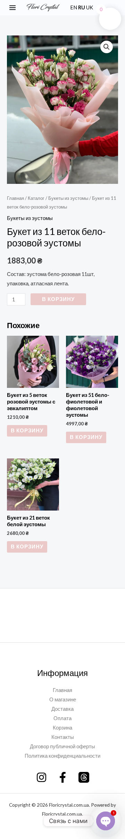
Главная (15, 198)
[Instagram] (41, 777)
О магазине (62, 699)
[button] (117, 7)
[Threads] (83, 777)
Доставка (62, 709)
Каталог (36, 198)
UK (89, 7)
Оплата (62, 718)
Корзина (62, 728)
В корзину (58, 299)
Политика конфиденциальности (62, 756)
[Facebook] (62, 777)
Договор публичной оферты (62, 746)
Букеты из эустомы (68, 198)
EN (73, 7)
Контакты (62, 737)
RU (81, 7)
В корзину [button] (27, 430)
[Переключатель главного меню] (12, 7)
